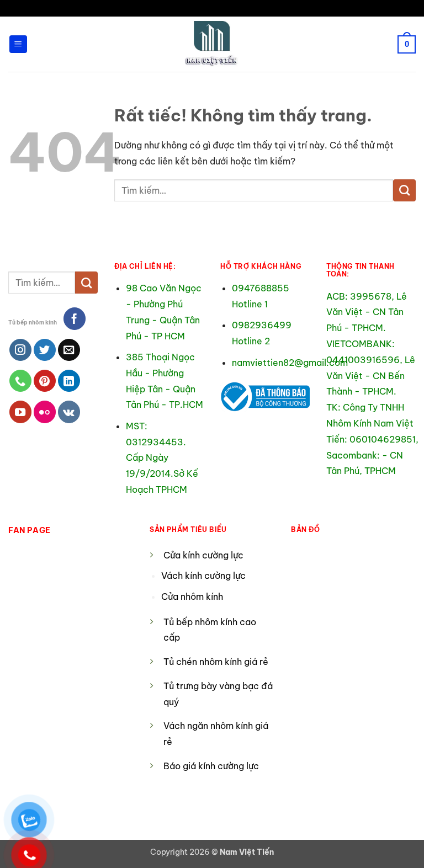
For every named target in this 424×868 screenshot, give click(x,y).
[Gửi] (404, 190)
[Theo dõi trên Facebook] (74, 318)
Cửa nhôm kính (193, 596)
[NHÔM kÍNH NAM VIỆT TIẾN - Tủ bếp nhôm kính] (212, 44)
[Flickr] (45, 412)
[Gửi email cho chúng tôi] (69, 350)
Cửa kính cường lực (203, 555)
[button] (18, 44)
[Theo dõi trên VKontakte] (69, 412)
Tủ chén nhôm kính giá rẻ (215, 661)
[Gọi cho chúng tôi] (20, 381)
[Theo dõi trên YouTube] (20, 412)
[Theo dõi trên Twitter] (45, 350)
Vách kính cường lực (203, 575)
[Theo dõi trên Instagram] (20, 350)
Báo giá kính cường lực (211, 765)
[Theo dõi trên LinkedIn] (69, 381)
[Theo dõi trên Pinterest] (45, 381)
